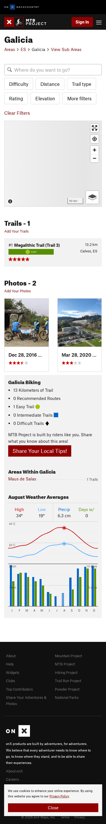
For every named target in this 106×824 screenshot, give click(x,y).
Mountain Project (68, 655)
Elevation (45, 98)
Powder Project (67, 689)
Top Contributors (19, 689)
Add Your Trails (16, 231)
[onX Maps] (18, 735)
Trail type (81, 84)
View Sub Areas (66, 49)
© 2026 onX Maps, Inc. (38, 817)
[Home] (28, 22)
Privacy (79, 817)
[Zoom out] (94, 158)
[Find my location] (94, 139)
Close (53, 807)
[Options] (92, 197)
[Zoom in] (94, 150)
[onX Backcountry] (21, 7)
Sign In (82, 21)
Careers (12, 779)
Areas (9, 49)
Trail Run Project (68, 680)
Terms (65, 817)
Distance (50, 84)
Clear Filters (17, 113)
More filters (79, 98)
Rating (16, 98)
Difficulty (18, 84)
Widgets (12, 672)
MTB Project (65, 664)
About (11, 655)
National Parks (67, 697)
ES (23, 49)
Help (10, 664)
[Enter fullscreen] (94, 128)
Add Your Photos (17, 291)
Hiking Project (66, 672)
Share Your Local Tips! (39, 451)
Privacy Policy (59, 796)
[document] (53, 800)
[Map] (53, 163)
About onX (14, 771)
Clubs (10, 680)
